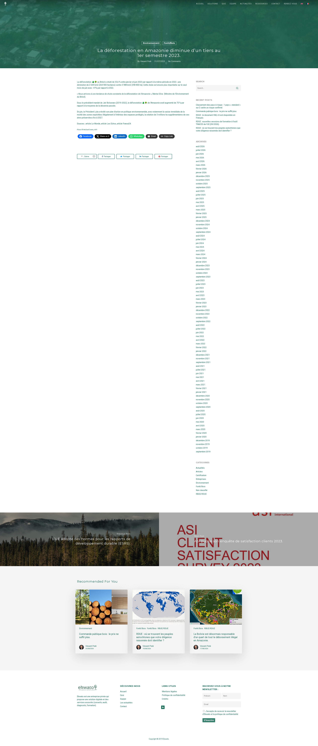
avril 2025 (200, 206)
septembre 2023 (203, 277)
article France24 (124, 123)
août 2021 (200, 366)
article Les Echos (108, 123)
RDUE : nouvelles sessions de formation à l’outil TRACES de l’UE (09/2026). (216, 122)
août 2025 (200, 191)
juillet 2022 (200, 329)
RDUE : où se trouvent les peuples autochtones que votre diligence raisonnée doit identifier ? (218, 129)
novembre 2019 (203, 444)
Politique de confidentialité (173, 695)
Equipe (233, 3)
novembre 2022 (203, 314)
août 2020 (200, 411)
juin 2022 (200, 332)
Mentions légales (169, 691)
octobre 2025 (202, 183)
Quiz (224, 3)
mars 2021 (200, 384)
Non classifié (201, 490)
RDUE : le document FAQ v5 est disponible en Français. (215, 116)
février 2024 (201, 258)
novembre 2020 (203, 399)
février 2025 (201, 213)
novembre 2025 (203, 180)
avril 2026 (200, 161)
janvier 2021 (201, 392)
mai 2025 (200, 202)
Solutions (213, 3)
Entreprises (201, 479)
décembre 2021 (203, 355)
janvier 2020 (201, 437)
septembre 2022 (203, 321)
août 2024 (200, 236)
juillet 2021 (200, 370)
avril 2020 (200, 425)
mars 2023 (200, 299)
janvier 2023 (201, 306)
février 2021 (201, 388)
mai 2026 (200, 157)
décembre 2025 (203, 176)
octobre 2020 (202, 403)
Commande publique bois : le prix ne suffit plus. (216, 111)
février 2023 (201, 303)
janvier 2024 (201, 262)
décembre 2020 (203, 396)
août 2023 (200, 280)
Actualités (246, 3)
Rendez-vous (290, 3)
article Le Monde (93, 123)
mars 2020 (200, 429)
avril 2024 (200, 250)
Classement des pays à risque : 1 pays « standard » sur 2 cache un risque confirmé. (218, 106)
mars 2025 (200, 210)
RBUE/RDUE (201, 494)
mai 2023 (200, 291)
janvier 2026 (201, 172)
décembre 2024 (203, 221)
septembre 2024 (203, 232)
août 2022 (200, 325)
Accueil (200, 3)
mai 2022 (200, 336)
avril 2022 (200, 340)
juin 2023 (200, 288)
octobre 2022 (202, 317)
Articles (199, 471)
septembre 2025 (203, 187)
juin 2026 (200, 154)
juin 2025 (200, 198)
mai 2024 (200, 247)
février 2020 (201, 433)
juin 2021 (200, 373)
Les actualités (126, 702)
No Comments (174, 61)
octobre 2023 (202, 273)
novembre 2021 (203, 358)
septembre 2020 (203, 407)
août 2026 (200, 146)
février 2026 (201, 169)
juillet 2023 (200, 284)
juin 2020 (200, 418)
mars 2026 (200, 165)
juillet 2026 (200, 150)
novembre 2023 (203, 269)
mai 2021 (200, 377)
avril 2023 (200, 295)
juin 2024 (200, 243)
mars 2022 (200, 344)
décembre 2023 (203, 265)
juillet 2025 (200, 195)
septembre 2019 (203, 451)
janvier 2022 (201, 351)
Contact (275, 3)
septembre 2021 (203, 362)
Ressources (261, 3)
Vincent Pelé (145, 61)
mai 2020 (200, 422)
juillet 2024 (200, 239)
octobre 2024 (202, 228)
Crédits (165, 699)
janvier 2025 (201, 217)
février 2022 (201, 347)
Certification (201, 475)
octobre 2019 (202, 448)
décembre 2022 (203, 310)
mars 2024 (200, 254)
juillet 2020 (200, 414)
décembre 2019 (203, 440)
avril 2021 (200, 381)
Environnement (151, 43)
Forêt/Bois (169, 43)
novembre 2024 (203, 224)
